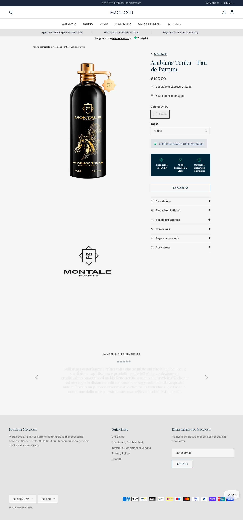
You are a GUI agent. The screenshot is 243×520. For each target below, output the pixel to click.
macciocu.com (24, 507)
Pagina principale (41, 47)
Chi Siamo (118, 436)
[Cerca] (11, 12)
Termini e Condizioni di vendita (131, 448)
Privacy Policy (121, 453)
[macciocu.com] (121, 12)
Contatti (117, 459)
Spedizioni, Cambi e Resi (127, 442)
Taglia (155, 124)
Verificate (197, 144)
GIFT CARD (174, 23)
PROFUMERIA (123, 23)
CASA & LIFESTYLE (149, 23)
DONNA (88, 23)
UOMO (104, 23)
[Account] (223, 12)
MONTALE (160, 54)
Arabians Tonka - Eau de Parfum (69, 47)
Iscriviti (182, 463)
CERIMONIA (69, 23)
